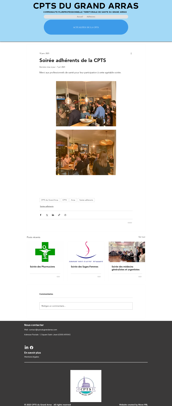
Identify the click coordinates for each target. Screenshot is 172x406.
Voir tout (142, 237)
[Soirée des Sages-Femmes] (86, 252)
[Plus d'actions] (131, 53)
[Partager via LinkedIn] (53, 215)
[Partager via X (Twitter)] (47, 215)
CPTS (64, 200)
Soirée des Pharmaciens (42, 266)
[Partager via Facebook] (40, 215)
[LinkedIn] (26, 347)
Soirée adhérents (86, 200)
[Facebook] (31, 347)
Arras (73, 200)
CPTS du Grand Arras (49, 200)
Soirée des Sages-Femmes (84, 266)
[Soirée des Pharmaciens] (45, 252)
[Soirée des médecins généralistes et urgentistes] (127, 252)
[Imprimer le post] (65, 215)
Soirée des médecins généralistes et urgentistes (126, 268)
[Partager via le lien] (59, 215)
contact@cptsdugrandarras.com (43, 329)
